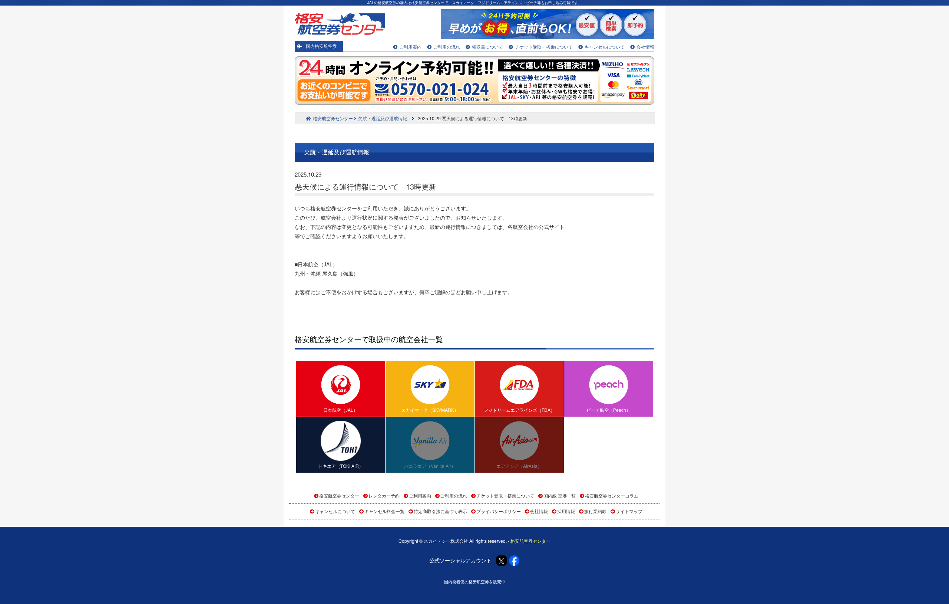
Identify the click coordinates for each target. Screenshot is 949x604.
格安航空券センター (333, 118)
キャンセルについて (605, 46)
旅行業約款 (595, 511)
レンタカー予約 (384, 495)
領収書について (487, 46)
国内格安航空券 (321, 46)
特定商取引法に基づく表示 (440, 511)
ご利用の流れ (446, 46)
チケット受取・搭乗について (544, 46)
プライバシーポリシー (498, 511)
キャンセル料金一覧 (384, 511)
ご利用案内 (410, 46)
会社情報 (645, 46)
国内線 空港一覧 (559, 495)
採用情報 (566, 511)
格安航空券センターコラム (611, 495)
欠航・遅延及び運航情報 (382, 118)
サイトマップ (629, 511)
